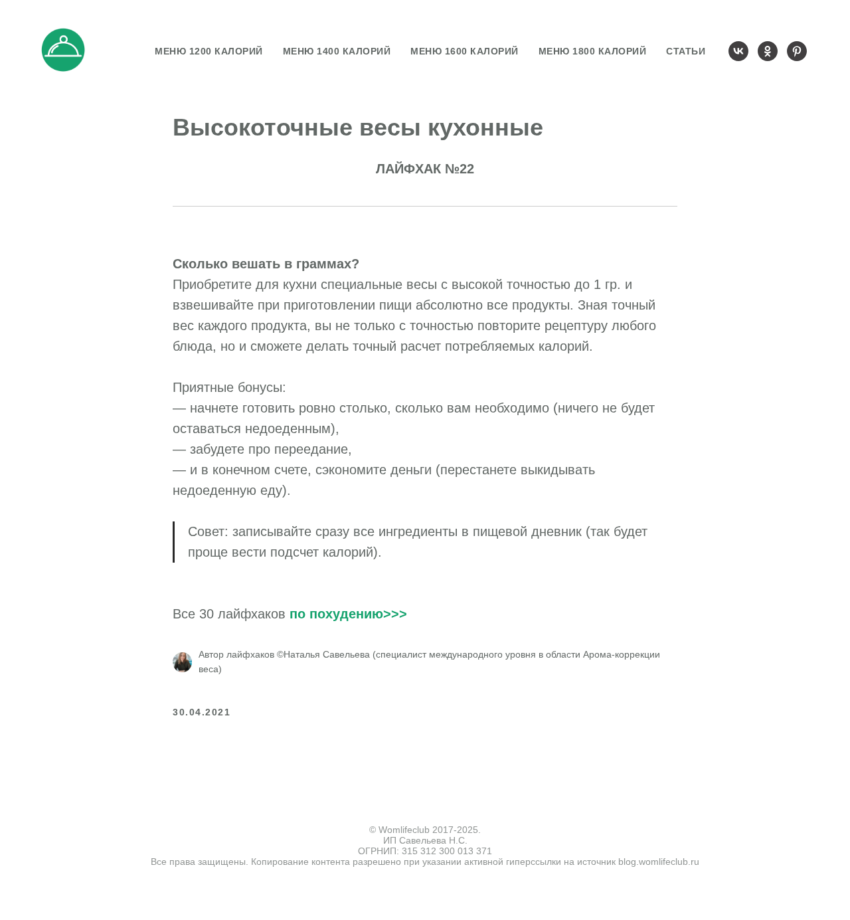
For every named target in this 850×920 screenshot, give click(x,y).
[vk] (738, 51)
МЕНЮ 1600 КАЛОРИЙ (464, 51)
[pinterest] (797, 51)
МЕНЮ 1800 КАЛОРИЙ (593, 51)
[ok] (768, 51)
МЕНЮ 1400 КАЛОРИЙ (337, 51)
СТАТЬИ (685, 51)
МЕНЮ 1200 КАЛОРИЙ (209, 51)
